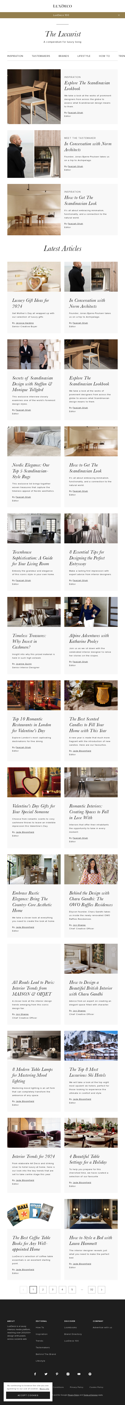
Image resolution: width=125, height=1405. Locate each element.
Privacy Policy (73, 1395)
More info (44, 1389)
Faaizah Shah (75, 112)
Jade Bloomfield (82, 751)
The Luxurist (62, 34)
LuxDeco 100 (61, 15)
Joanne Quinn (24, 664)
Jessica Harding (25, 323)
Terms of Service (91, 1395)
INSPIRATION (72, 77)
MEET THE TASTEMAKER (80, 138)
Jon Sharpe (79, 925)
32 (91, 1289)
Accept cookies (28, 1395)
